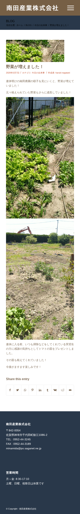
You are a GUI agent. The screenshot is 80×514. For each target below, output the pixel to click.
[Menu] (68, 8)
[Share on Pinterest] (32, 390)
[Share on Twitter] (17, 390)
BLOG (10, 21)
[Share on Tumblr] (47, 390)
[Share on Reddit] (62, 390)
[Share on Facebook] (10, 390)
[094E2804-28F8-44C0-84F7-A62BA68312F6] (35, 51)
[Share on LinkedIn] (40, 390)
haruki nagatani (63, 73)
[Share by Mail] (70, 390)
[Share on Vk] (55, 390)
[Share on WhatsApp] (25, 390)
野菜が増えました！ (25, 66)
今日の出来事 (38, 73)
